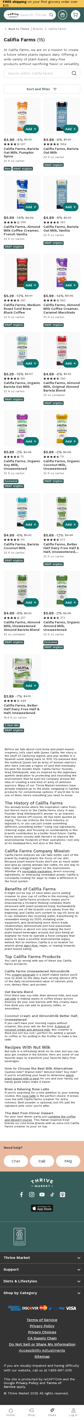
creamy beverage (23, 974)
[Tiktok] (52, 1194)
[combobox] (30, 14)
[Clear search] (52, 14)
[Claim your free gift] (62, 14)
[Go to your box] (75, 14)
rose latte (29, 1096)
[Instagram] (32, 1194)
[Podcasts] (62, 1194)
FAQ (68, 1161)
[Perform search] (12, 14)
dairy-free (31, 945)
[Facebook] (21, 1194)
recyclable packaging (37, 871)
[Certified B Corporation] (24, 1236)
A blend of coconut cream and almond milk (37, 1028)
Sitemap (42, 1356)
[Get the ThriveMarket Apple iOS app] (42, 1208)
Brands (38, 29)
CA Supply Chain (42, 1338)
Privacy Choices (42, 1332)
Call (42, 1161)
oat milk (10, 998)
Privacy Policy (42, 1326)
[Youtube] (42, 1194)
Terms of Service (42, 1320)
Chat (16, 1161)
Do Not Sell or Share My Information (42, 1344)
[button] (75, 14)
